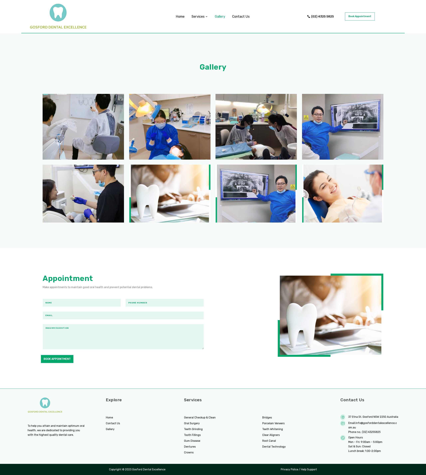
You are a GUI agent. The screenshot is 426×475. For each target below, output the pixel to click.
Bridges (267, 417)
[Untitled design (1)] (256, 221)
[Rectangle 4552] (170, 158)
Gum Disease (192, 440)
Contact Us (241, 16)
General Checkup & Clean (200, 417)
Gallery (220, 16)
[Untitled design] (342, 221)
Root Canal (269, 440)
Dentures (190, 446)
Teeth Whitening (272, 429)
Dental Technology (274, 446)
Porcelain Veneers (273, 423)
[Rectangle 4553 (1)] (83, 158)
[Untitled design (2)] (170, 221)
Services (198, 16)
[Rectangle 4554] (342, 158)
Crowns (189, 452)
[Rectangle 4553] (256, 158)
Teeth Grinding (193, 429)
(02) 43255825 (371, 432)
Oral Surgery (192, 423)
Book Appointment (359, 16)
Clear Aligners (271, 435)
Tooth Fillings (192, 435)
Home (180, 16)
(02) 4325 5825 (322, 16)
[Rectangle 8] (83, 221)
